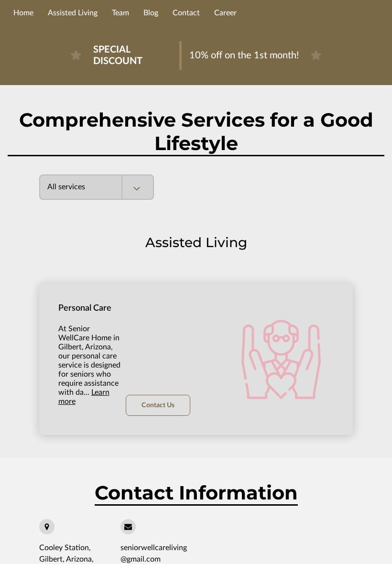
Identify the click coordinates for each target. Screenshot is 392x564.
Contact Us (158, 405)
